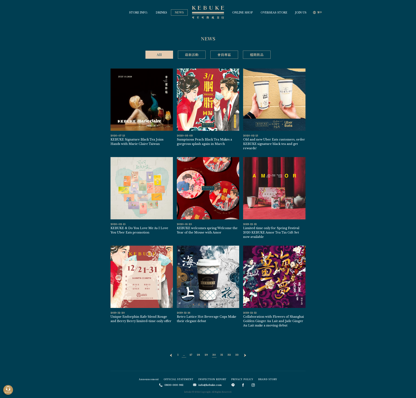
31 (221, 354)
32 (229, 354)
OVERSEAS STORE (274, 12)
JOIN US (300, 12)
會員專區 (224, 54)
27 (190, 354)
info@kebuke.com (210, 385)
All (159, 54)
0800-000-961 (173, 385)
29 (206, 354)
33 (237, 354)
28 (198, 354)
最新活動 (192, 54)
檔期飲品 (257, 54)
